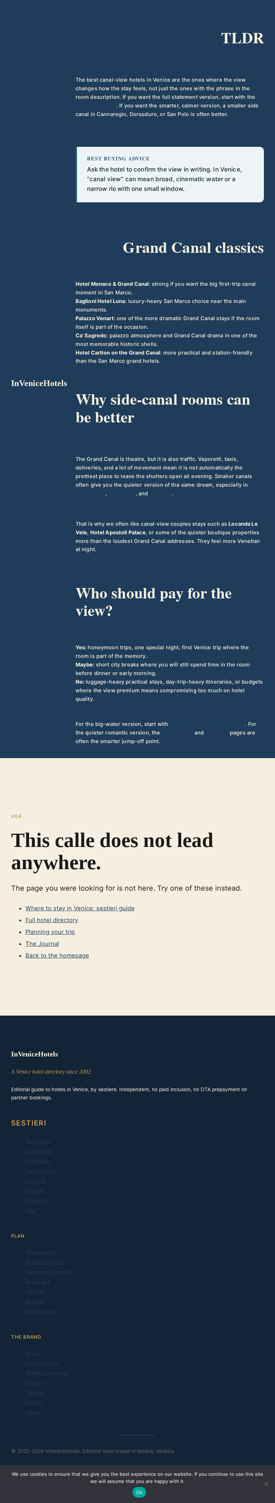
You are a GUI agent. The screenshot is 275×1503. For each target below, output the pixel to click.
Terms (32, 1412)
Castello (34, 1191)
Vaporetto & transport (50, 1272)
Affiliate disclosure (46, 1373)
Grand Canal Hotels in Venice (207, 724)
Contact (34, 1383)
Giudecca (36, 1200)
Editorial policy (42, 1363)
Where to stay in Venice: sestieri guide (80, 908)
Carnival (34, 1292)
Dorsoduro (121, 493)
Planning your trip (50, 931)
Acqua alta (37, 1282)
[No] (266, 1484)
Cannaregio (90, 493)
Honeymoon (177, 732)
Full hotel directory (51, 920)
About (32, 1353)
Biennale (35, 1301)
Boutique (217, 732)
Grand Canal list (96, 105)
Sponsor (34, 1393)
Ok (139, 1492)
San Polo (161, 493)
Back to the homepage (57, 955)
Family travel (40, 1311)
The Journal (42, 943)
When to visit (40, 1252)
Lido (30, 1210)
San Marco (37, 1141)
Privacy (34, 1402)
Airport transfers (44, 1262)
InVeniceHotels (39, 383)
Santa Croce (39, 1171)
